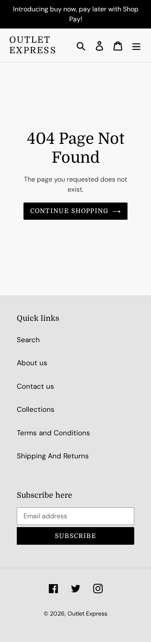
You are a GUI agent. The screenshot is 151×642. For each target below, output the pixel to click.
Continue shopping (69, 211)
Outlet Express (33, 45)
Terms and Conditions (53, 432)
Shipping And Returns (53, 455)
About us (32, 362)
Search (28, 339)
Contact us (35, 386)
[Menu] (136, 45)
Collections (36, 409)
